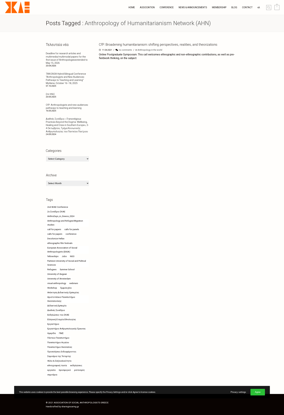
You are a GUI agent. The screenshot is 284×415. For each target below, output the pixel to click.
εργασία (51, 370)
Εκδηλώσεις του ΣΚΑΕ (58, 315)
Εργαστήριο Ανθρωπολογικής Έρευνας (66, 328)
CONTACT (247, 7)
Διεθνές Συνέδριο (56, 310)
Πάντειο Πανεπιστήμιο (58, 338)
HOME (132, 7)
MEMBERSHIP (219, 7)
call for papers (54, 229)
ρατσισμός (79, 370)
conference (71, 234)
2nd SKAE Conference (57, 207)
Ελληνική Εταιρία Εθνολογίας (61, 319)
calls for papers (54, 234)
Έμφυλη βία (65, 288)
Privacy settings (238, 392)
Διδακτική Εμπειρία (56, 305)
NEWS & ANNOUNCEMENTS (193, 7)
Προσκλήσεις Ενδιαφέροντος (61, 351)
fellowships (53, 256)
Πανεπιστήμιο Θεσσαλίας (59, 347)
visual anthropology (56, 283)
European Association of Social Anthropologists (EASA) (62, 250)
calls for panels (71, 229)
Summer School (67, 269)
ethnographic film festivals (59, 243)
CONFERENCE (167, 7)
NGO (72, 256)
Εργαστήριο (53, 324)
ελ (259, 7)
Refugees (52, 269)
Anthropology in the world (150, 50)
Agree (257, 392)
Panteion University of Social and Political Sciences (66, 263)
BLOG (234, 7)
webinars (73, 283)
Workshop (52, 288)
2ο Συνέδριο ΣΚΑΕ (56, 211)
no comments (125, 50)
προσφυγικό (65, 370)
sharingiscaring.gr (70, 406)
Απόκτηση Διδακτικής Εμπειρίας (63, 292)
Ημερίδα (51, 333)
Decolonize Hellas (55, 238)
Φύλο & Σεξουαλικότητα (59, 361)
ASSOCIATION (147, 7)
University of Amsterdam (59, 278)
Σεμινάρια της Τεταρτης (59, 356)
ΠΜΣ (61, 333)
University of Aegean (57, 274)
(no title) (50, 94)
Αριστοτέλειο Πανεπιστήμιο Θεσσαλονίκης (61, 299)
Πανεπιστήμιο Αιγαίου (58, 342)
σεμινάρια (52, 374)
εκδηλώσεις (76, 365)
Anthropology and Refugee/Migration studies (65, 223)
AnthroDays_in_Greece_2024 (60, 216)
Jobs (64, 256)
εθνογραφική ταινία (57, 365)
